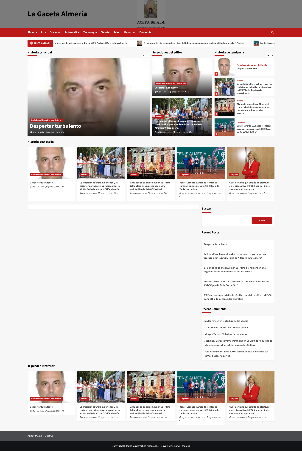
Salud (116, 32)
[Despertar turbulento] (89, 97)
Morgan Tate (211, 334)
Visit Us (49, 435)
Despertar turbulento (55, 126)
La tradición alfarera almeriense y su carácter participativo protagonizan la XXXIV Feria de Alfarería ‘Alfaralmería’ (179, 124)
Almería (32, 32)
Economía (145, 32)
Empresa (234, 174)
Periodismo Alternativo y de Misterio (46, 120)
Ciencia (105, 32)
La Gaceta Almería (57, 14)
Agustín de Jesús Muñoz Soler (194, 193)
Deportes (129, 32)
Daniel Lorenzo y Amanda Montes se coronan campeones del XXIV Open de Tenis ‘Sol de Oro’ (254, 129)
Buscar (206, 208)
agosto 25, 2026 (53, 132)
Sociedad (55, 32)
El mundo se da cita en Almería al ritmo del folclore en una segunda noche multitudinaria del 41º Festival (169, 43)
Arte (43, 32)
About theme (35, 435)
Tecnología (90, 32)
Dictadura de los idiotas (235, 320)
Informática (72, 32)
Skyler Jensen (211, 320)
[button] (272, 32)
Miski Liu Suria (38, 132)
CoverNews (167, 445)
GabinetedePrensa (164, 132)
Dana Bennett (211, 327)
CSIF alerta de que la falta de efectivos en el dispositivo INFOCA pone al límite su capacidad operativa (249, 186)
